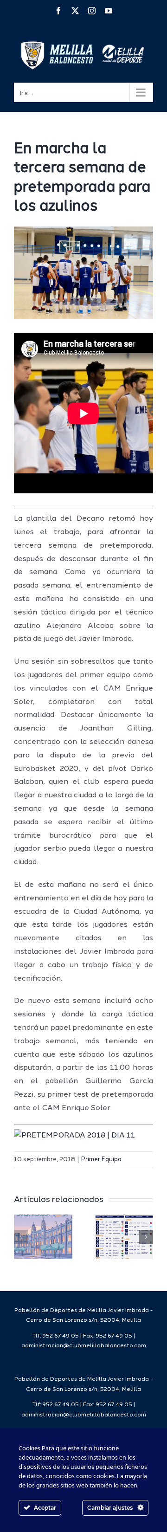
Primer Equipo (101, 1160)
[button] (21, 1237)
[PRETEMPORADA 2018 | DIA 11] (74, 1135)
